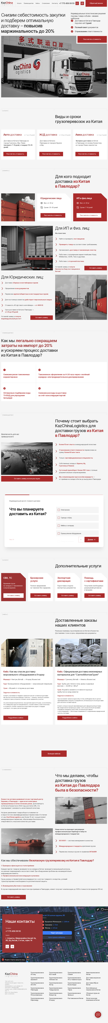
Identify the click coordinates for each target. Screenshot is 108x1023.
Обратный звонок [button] (96, 3)
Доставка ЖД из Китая (92, 984)
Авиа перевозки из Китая (93, 973)
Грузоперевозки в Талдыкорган (55, 989)
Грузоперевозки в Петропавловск (37, 994)
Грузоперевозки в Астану (37, 973)
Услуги (19, 3)
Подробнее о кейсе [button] (69, 718)
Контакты (55, 3)
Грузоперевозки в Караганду (37, 999)
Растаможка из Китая (75, 998)
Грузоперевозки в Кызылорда (74, 984)
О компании (46, 3)
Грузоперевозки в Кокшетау (55, 994)
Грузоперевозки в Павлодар (37, 989)
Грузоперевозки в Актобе (37, 984)
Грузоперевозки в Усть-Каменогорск (74, 978)
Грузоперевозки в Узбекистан (55, 978)
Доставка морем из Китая (93, 978)
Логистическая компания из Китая (93, 999)
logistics (7, 5)
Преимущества (28, 3)
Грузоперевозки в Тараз (74, 989)
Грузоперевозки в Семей (74, 973)
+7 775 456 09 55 (66, 3)
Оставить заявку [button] (41, 317)
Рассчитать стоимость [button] (92, 39)
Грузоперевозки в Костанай (55, 973)
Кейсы (38, 3)
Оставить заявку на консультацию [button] (27, 479)
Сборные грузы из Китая (92, 994)
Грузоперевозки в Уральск (74, 994)
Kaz (7, 2)
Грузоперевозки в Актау (55, 984)
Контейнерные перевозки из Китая (93, 989)
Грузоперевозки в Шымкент (37, 978)
